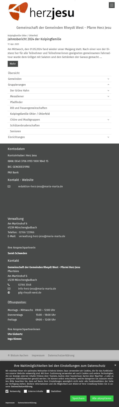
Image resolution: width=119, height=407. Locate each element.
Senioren (15, 131)
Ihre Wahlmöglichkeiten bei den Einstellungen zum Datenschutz (59, 366)
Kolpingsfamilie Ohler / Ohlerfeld (30, 113)
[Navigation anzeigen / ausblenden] (112, 5)
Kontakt (13, 261)
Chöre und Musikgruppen (25, 119)
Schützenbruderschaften (25, 125)
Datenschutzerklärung (21, 386)
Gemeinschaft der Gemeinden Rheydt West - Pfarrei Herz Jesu (44, 267)
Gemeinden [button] (15, 78)
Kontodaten (16, 149)
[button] (108, 90)
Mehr (13, 63)
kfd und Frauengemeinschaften (28, 108)
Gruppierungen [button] (17, 84)
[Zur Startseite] (41, 12)
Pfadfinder (16, 102)
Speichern (78, 398)
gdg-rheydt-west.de (29, 292)
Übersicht (14, 73)
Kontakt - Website (21, 180)
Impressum (10, 403)
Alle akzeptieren (101, 398)
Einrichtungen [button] (16, 137)
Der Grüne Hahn (19, 90)
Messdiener (17, 96)
